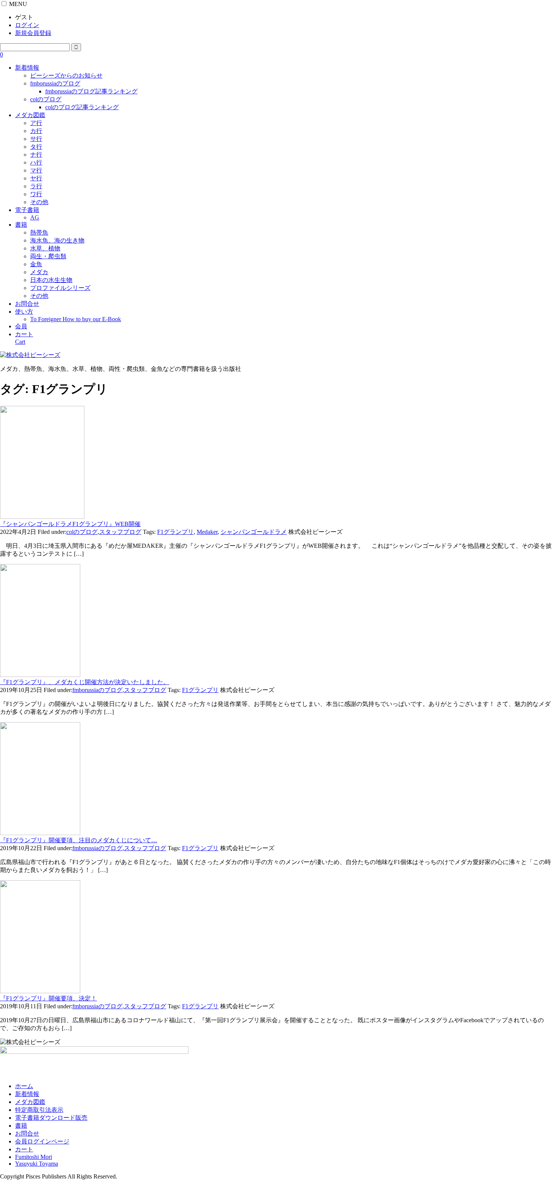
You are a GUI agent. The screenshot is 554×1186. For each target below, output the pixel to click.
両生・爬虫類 (48, 256)
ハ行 (36, 162)
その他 (39, 202)
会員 (21, 326)
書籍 (21, 224)
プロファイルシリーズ (60, 288)
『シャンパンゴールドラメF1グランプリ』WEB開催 (70, 524)
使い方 (24, 311)
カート (24, 1149)
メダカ (39, 272)
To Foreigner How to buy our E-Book (75, 319)
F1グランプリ (175, 532)
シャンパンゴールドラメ (253, 532)
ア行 (36, 123)
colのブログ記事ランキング (82, 107)
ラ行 (36, 186)
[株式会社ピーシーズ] (30, 355)
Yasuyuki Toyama (36, 1163)
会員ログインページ (42, 1141)
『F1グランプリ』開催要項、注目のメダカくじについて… (78, 840)
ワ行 (36, 194)
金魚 (36, 264)
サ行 (36, 139)
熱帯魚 (39, 232)
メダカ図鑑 (30, 115)
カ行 (36, 131)
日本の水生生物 (51, 280)
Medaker (207, 532)
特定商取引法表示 (39, 1110)
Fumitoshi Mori (33, 1157)
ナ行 (36, 154)
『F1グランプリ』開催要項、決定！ (48, 998)
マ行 (36, 170)
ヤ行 (36, 178)
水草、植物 (45, 248)
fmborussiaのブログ (55, 83)
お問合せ (27, 303)
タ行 (36, 146)
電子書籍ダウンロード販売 (51, 1117)
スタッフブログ (120, 532)
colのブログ (45, 99)
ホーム (24, 1086)
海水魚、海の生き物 (57, 240)
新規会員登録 (33, 33)
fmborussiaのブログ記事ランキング (91, 91)
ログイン (27, 25)
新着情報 (27, 67)
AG (34, 217)
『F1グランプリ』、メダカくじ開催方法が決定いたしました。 (84, 682)
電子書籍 (27, 210)
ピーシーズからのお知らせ (66, 75)
